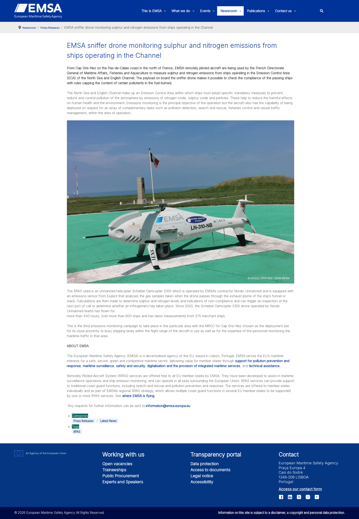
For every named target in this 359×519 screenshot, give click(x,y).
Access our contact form (300, 489)
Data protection (205, 463)
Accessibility (202, 481)
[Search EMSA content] (321, 11)
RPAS (77, 431)
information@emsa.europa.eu (168, 406)
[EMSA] (38, 11)
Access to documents (210, 469)
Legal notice (202, 475)
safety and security (130, 366)
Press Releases (83, 421)
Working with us (123, 454)
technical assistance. (264, 366)
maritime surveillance (98, 366)
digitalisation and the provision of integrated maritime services (193, 366)
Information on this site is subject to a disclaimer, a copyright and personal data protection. (281, 513)
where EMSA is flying (138, 396)
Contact (289, 454)
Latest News (108, 421)
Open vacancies (117, 463)
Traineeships (114, 469)
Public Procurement (120, 475)
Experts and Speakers (122, 481)
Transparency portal (216, 454)
